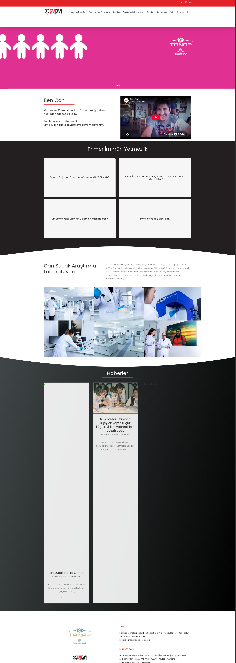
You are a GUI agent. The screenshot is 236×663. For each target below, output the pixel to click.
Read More (65, 598)
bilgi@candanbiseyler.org (137, 640)
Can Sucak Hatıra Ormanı (66, 573)
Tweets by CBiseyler (153, 384)
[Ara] (187, 12)
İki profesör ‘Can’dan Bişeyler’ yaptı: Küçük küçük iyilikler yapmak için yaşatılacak (115, 425)
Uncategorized (74, 576)
